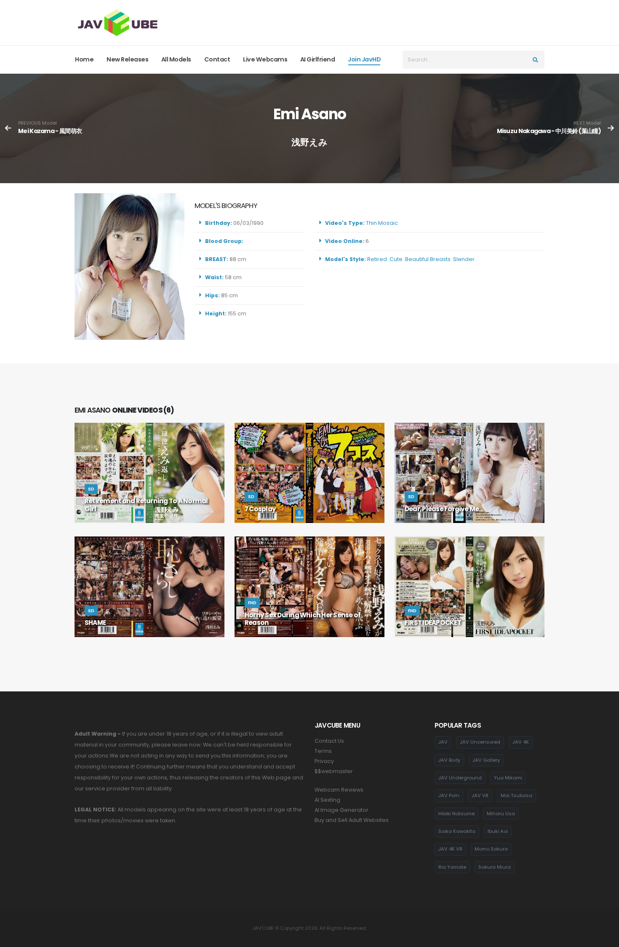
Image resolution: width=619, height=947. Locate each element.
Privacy (324, 761)
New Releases (127, 59)
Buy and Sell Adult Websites (352, 820)
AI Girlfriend (317, 59)
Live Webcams (265, 59)
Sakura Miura (494, 867)
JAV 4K (520, 742)
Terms (323, 751)
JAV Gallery (486, 760)
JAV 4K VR (450, 849)
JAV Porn (448, 795)
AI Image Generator (341, 810)
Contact (217, 59)
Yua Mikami (508, 777)
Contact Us (329, 740)
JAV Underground (460, 777)
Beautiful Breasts (428, 259)
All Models (176, 59)
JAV (443, 742)
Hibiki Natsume (456, 813)
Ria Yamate (452, 867)
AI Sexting (327, 799)
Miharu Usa (501, 813)
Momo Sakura (491, 849)
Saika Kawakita (456, 831)
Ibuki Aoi (498, 831)
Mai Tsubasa (516, 795)
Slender (464, 259)
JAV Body (449, 760)
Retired (377, 259)
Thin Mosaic (382, 223)
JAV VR (480, 795)
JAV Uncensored (480, 742)
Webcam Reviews (339, 789)
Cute (396, 259)
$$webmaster (334, 771)
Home (84, 59)
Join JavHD (364, 59)
